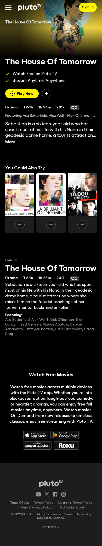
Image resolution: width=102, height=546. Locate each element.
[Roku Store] (66, 445)
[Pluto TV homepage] (51, 483)
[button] (8, 7)
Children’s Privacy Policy (75, 503)
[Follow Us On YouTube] (38, 494)
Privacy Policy (43, 503)
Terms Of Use (19, 503)
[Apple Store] (35, 435)
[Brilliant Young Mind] (50, 203)
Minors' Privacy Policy (36, 507)
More (10, 142)
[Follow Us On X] (46, 494)
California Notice (72, 507)
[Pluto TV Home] (30, 7)
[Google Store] (64, 435)
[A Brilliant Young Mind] (19, 203)
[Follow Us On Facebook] (55, 494)
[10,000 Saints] (82, 203)
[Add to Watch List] (46, 93)
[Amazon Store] (37, 445)
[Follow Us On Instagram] (63, 494)
